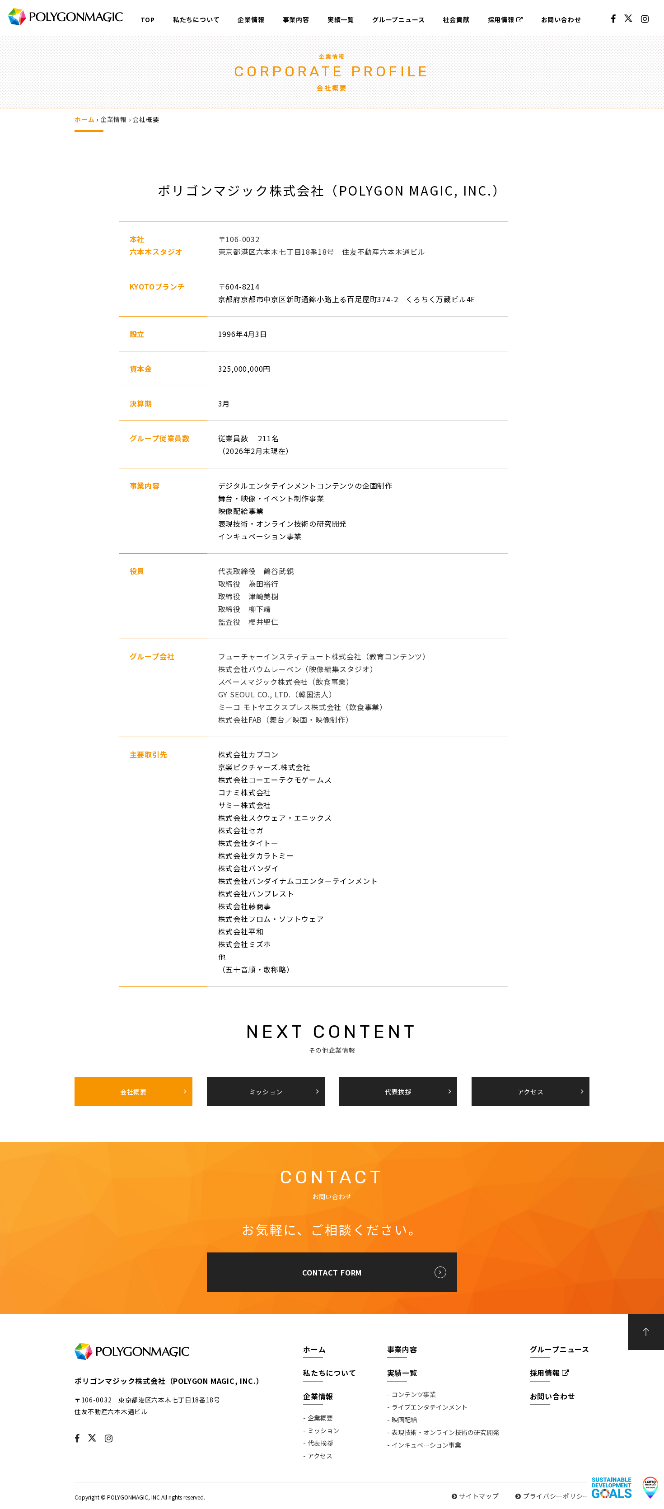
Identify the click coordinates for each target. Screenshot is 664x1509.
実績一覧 (340, 19)
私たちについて (196, 19)
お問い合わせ (561, 19)
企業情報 (251, 19)
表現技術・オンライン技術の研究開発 (445, 1432)
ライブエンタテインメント (430, 1406)
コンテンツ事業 (414, 1394)
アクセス (320, 1455)
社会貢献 (456, 19)
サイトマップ (479, 1495)
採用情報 (501, 19)
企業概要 (320, 1417)
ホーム (84, 119)
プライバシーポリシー (556, 1495)
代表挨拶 (320, 1443)
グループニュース (398, 19)
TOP (147, 19)
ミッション (323, 1430)
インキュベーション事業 (426, 1444)
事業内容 (296, 19)
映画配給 (404, 1419)
